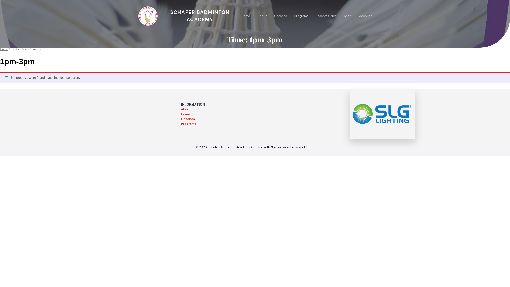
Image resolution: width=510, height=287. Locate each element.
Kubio (310, 147)
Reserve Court (326, 16)
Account (365, 16)
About (262, 16)
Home (246, 16)
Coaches (280, 16)
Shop (348, 16)
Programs (301, 16)
